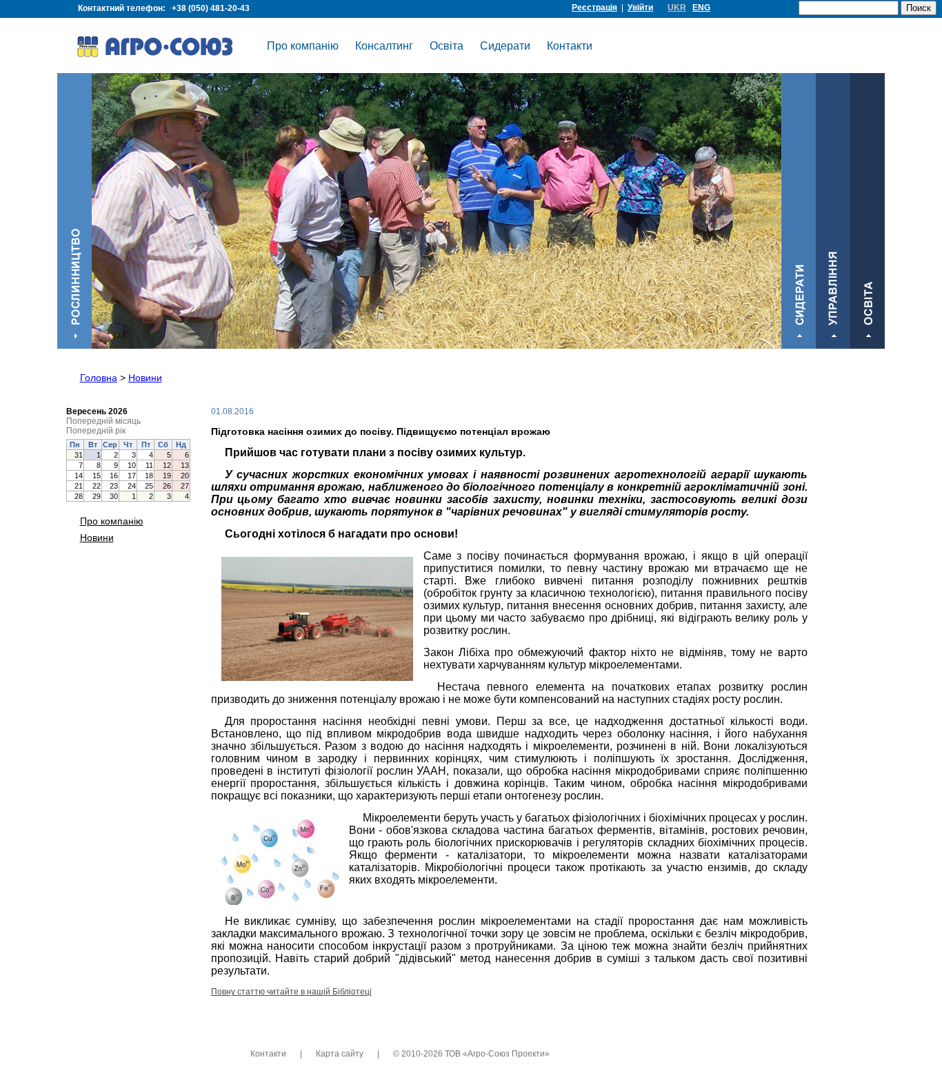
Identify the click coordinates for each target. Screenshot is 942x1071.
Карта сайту (339, 1054)
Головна (98, 377)
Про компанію (303, 46)
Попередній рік (96, 431)
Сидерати (505, 46)
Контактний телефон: (164, 8)
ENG (701, 7)
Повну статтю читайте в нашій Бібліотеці (291, 992)
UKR (677, 7)
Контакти (569, 46)
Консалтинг (384, 46)
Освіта (446, 46)
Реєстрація (594, 7)
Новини (145, 377)
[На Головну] (164, 49)
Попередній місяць (103, 421)
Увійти (640, 7)
